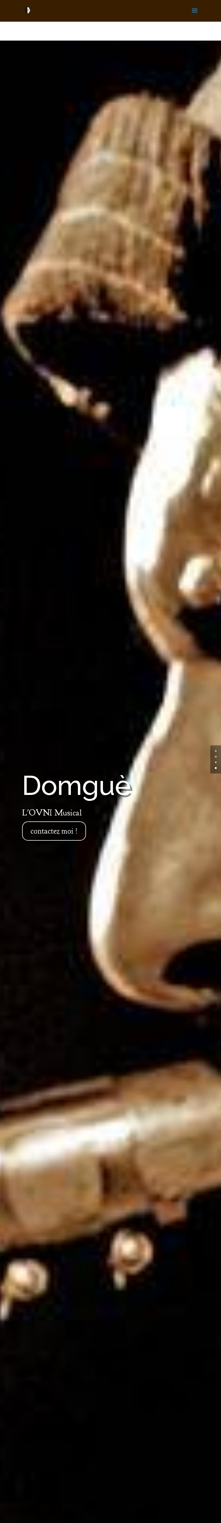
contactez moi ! (54, 831)
